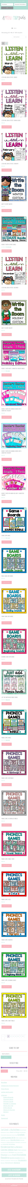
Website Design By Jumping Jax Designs (19, 1185)
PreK (14, 1155)
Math (3, 1115)
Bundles (4, 1082)
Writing (6, 1112)
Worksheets (9, 1163)
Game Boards (8, 1097)
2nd (6, 1130)
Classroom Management (10, 1085)
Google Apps (15, 1140)
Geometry (8, 1140)
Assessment (3, 1132)
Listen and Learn (7, 1092)
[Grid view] (3, 43)
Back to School (14, 1132)
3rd (9, 1130)
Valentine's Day (14, 1160)
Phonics (4, 1155)
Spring (23, 1158)
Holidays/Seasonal (10, 1142)
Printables (21, 1155)
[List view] (6, 43)
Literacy (4, 1095)
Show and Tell (8, 1105)
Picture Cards (8, 1101)
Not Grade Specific (4, 1152)
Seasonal (4, 1118)
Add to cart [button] (6, 83)
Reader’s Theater (9, 1103)
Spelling (18, 1158)
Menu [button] (15, 28)
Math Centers (22, 1150)
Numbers (11, 1152)
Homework (17, 1142)
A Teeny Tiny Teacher (14, 18)
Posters (9, 1155)
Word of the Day (9, 1110)
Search (6, 1057)
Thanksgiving (7, 1160)
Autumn (8, 1132)
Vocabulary (22, 1160)
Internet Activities (9, 1144)
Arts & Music (23, 1130)
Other (15, 1152)
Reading (5, 1158)
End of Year (14, 1135)
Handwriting (3, 1142)
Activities (14, 1130)
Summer (3, 1160)
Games (3, 1140)
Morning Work (8, 1099)
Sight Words (7, 1108)
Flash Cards (19, 1137)
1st (2, 1130)
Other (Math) (20, 1152)
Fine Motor (5, 1089)
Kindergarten (7, 1147)
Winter (3, 1162)
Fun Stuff (24, 1137)
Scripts (12, 1158)
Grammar (22, 1140)
